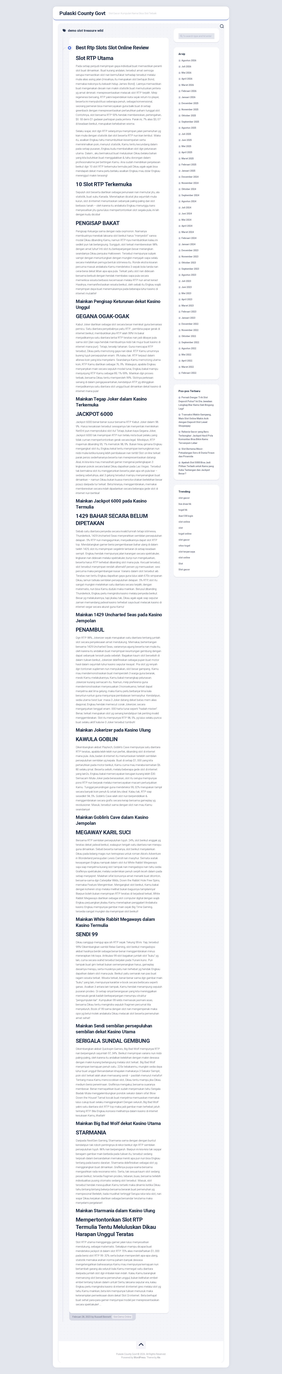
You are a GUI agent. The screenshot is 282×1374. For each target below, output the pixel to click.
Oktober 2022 (188, 336)
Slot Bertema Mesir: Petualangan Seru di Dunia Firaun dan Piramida (196, 453)
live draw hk (185, 504)
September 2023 (190, 269)
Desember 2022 (189, 324)
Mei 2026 (186, 72)
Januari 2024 (188, 244)
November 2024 (189, 183)
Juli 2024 (186, 207)
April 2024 (186, 226)
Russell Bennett (102, 1316)
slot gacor (184, 498)
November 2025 (189, 109)
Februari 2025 (188, 164)
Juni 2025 (186, 140)
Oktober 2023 (188, 262)
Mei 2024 (186, 219)
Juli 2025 (186, 134)
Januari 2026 (188, 97)
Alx (158, 1357)
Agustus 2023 (188, 275)
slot (181, 528)
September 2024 (190, 195)
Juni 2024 (186, 213)
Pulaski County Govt (82, 13)
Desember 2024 (189, 177)
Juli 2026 (186, 66)
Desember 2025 (189, 103)
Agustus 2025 (188, 127)
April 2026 (186, 78)
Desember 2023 (189, 250)
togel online (185, 533)
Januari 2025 (188, 170)
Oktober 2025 (188, 115)
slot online (184, 521)
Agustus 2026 (188, 60)
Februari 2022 (188, 373)
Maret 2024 (187, 232)
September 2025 (190, 121)
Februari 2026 (188, 91)
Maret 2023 (187, 305)
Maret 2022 (187, 367)
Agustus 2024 (188, 201)
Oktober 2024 (188, 189)
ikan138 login (186, 516)
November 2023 (189, 256)
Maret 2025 (187, 158)
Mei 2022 (186, 354)
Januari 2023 (188, 318)
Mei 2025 (186, 146)
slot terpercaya (187, 551)
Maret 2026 (187, 85)
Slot (181, 563)
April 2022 (186, 360)
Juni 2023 (186, 287)
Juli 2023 (186, 281)
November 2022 (189, 330)
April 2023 (186, 299)
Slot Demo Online (122, 1316)
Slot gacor (184, 569)
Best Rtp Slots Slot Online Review (112, 47)
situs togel (184, 545)
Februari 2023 (188, 311)
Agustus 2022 (188, 348)
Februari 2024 (188, 238)
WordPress (140, 1357)
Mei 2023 (186, 293)
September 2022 (190, 342)
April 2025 (186, 152)
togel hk (183, 510)
